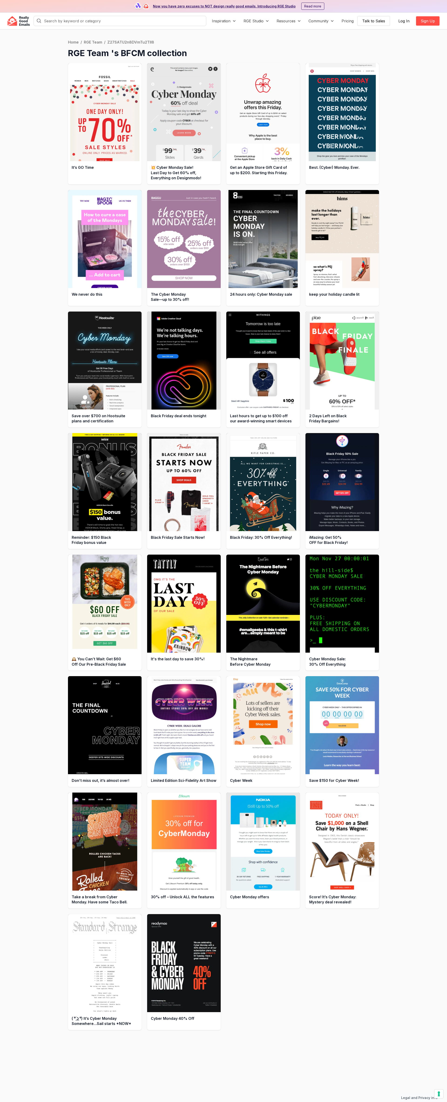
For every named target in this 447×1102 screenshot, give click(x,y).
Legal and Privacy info (419, 1098)
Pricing (348, 21)
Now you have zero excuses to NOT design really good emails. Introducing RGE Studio (224, 6)
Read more (312, 6)
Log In (404, 21)
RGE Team (93, 42)
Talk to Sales (373, 21)
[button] (224, 21)
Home (73, 42)
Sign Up (428, 21)
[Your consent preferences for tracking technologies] (438, 1093)
